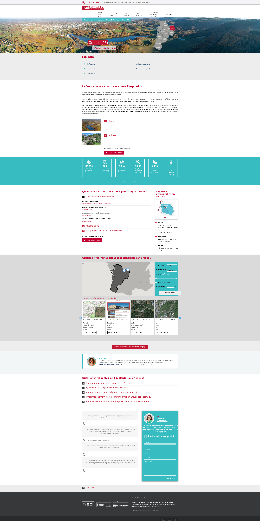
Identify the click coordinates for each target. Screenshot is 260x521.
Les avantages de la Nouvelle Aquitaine (105, 20)
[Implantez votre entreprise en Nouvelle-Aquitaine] (93, 7)
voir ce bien (90, 332)
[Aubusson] (91, 134)
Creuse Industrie (87, 209)
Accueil (86, 20)
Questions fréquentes (144, 69)
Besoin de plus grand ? (164, 282)
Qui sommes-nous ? (110, 2)
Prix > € (166, 286)
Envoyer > (171, 478)
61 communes (86, 215)
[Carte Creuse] (166, 200)
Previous (80, 318)
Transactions (161, 270)
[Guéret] (91, 120)
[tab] (141, 121)
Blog (121, 2)
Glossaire (139, 2)
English (147, 2)
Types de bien (160, 266)
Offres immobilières (143, 64)
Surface (158, 274)
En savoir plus (86, 221)
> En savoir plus (155, 506)
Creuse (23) (125, 20)
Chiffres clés (91, 64)
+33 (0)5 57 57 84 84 (93, 2)
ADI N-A (159, 504)
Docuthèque (129, 2)
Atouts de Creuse (93, 69)
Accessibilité (91, 74)
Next (180, 318)
